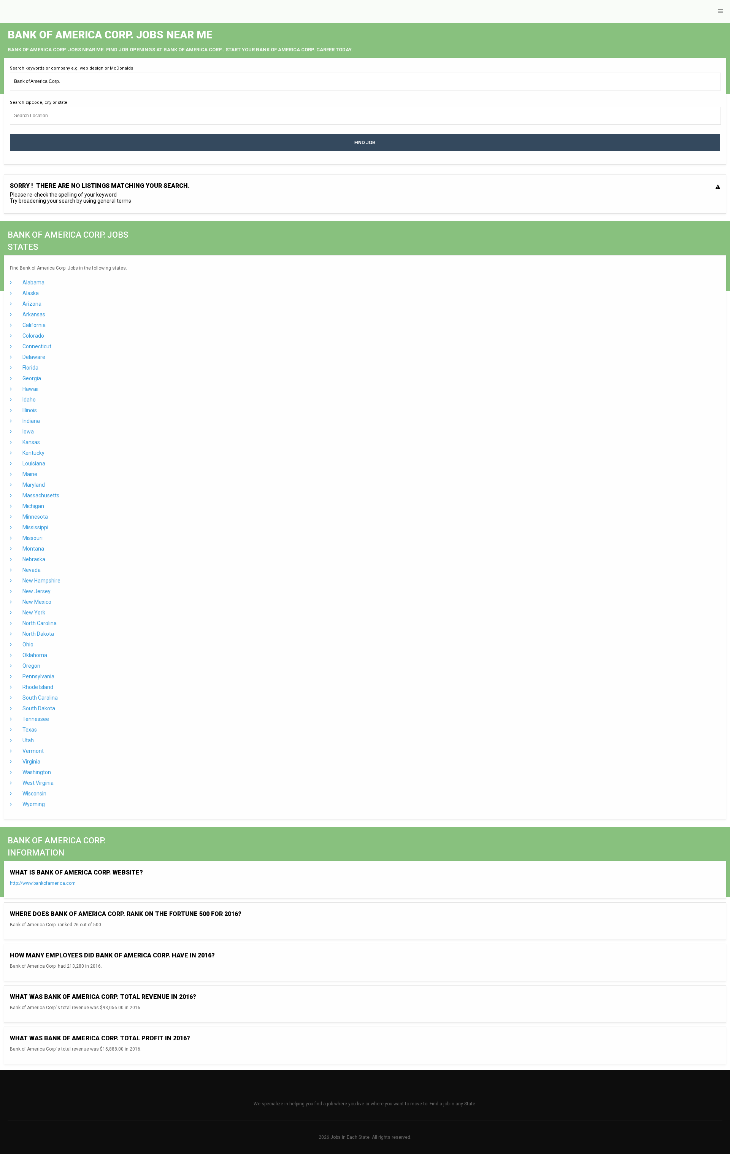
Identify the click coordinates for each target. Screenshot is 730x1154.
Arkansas (33, 314)
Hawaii (29, 389)
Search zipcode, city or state (38, 102)
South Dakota (38, 708)
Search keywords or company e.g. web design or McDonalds (71, 68)
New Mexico (36, 602)
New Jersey (36, 591)
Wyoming (33, 804)
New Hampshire (40, 581)
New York (33, 613)
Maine (29, 474)
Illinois (29, 410)
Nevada (31, 570)
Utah (27, 740)
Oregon (30, 666)
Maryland (33, 485)
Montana (32, 549)
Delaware (33, 357)
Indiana (30, 421)
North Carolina (39, 623)
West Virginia (37, 783)
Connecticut (36, 346)
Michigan (32, 506)
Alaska (30, 293)
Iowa (27, 432)
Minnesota (34, 517)
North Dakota (37, 634)
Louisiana (33, 463)
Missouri (32, 538)
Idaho (28, 400)
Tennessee (35, 719)
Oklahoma (34, 655)
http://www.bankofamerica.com (43, 883)
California (33, 325)
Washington (36, 772)
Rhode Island (37, 687)
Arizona (31, 304)
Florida (29, 368)
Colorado (32, 336)
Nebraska (33, 559)
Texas (29, 730)
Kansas (30, 442)
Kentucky (32, 453)
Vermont (32, 751)
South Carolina (39, 698)
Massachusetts (40, 495)
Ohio (27, 644)
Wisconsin (33, 793)
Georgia (31, 378)
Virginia (30, 762)
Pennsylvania (37, 676)
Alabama (32, 282)
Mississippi (34, 527)
